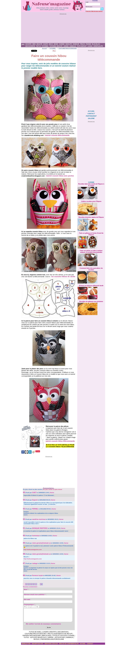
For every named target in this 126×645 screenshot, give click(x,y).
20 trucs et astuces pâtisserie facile (91, 285)
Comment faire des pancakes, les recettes (91, 269)
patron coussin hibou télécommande (60, 441)
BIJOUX (36, 639)
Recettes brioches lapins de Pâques (91, 217)
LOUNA (90, 46)
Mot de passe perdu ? (97, 11)
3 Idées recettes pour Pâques (91, 201)
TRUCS (82, 44)
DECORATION (63, 632)
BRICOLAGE (46, 635)
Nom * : (26, 589)
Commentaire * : (30, 604)
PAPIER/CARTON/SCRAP (32, 635)
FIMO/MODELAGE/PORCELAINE (52, 639)
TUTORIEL (45, 46)
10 (41, 584)
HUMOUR (76, 44)
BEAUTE (39, 44)
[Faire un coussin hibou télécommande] (48, 138)
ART (23, 44)
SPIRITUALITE (98, 46)
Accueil (44, 48)
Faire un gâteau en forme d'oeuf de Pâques (91, 234)
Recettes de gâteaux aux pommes (91, 301)
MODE (56, 44)
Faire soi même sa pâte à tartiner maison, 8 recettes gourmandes (91, 251)
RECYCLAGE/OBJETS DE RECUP (60, 634)
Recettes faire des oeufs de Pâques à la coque (91, 184)
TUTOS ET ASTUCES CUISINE (63, 635)
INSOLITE (68, 44)
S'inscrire (88, 11)
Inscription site (38, 643)
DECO (51, 44)
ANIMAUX (72, 46)
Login (87, 2)
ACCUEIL (91, 111)
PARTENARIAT (91, 116)
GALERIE (91, 118)
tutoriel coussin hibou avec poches (60, 176)
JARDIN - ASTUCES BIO (56, 637)
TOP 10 (38, 46)
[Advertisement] (63, 29)
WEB (34, 44)
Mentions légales (51, 643)
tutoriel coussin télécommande (57, 135)
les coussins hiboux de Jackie (63, 277)
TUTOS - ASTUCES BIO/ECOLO (35, 637)
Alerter (52, 492)
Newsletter (26, 643)
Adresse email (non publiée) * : (35, 594)
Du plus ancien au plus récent (52, 489)
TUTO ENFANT (82, 46)
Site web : (27, 599)
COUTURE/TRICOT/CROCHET (67, 48)
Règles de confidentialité (69, 643)
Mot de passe (89, 6)
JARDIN (66, 46)
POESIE (88, 44)
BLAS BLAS (96, 44)
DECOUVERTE (30, 46)
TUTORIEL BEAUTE (55, 46)
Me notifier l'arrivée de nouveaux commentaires (43, 624)
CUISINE (62, 44)
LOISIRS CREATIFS (49, 632)
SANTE (45, 44)
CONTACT (91, 113)
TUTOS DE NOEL (35, 632)
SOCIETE (28, 44)
